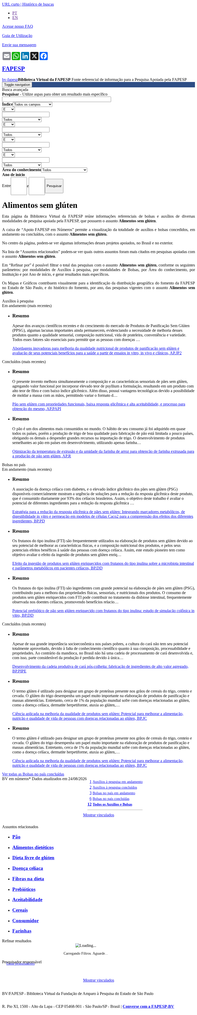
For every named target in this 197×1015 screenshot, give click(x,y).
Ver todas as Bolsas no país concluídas (33, 774)
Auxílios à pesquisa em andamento (118, 782)
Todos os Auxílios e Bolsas (112, 804)
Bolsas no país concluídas (111, 799)
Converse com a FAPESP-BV (148, 1006)
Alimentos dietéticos (33, 847)
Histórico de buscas (38, 4)
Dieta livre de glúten (33, 857)
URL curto (10, 4)
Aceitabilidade (27, 899)
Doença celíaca (27, 868)
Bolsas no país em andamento (114, 793)
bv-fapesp (10, 79)
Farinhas (21, 931)
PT (14, 13)
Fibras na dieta (28, 878)
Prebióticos (23, 889)
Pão (16, 836)
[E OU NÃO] (8, 109)
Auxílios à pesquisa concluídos (115, 787)
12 (89, 804)
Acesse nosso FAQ (17, 26)
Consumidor (25, 920)
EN (15, 17)
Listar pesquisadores (20, 963)
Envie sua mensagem (19, 45)
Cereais (20, 910)
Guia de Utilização (17, 35)
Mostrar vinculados (98, 815)
